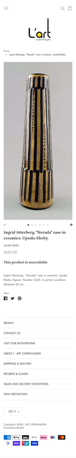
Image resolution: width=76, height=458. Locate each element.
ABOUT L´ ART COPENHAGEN (22, 353)
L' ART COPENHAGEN (34, 424)
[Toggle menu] (6, 8)
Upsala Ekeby (11, 245)
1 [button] (28, 225)
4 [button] (40, 225)
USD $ (12, 411)
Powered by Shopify (14, 428)
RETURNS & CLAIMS (16, 374)
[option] (38, 141)
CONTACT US (12, 333)
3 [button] (36, 225)
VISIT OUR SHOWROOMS (19, 343)
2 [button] (32, 225)
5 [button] (44, 225)
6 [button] (48, 225)
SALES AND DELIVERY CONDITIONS (26, 384)
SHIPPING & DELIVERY (17, 364)
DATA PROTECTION (15, 394)
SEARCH (9, 323)
